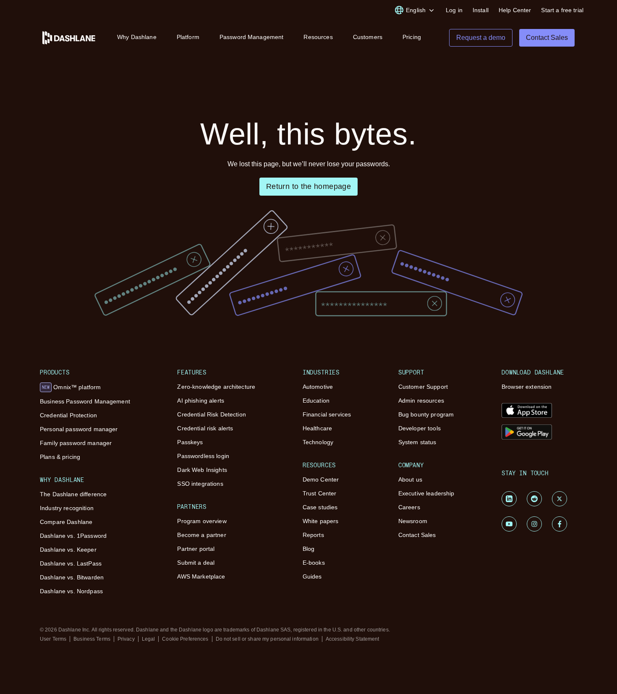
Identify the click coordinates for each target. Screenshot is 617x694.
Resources (317, 37)
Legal (148, 639)
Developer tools (419, 428)
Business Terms (91, 639)
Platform (188, 37)
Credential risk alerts (205, 428)
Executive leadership (426, 493)
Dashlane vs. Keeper (68, 549)
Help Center (515, 10)
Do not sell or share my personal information (267, 639)
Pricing (412, 37)
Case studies (320, 507)
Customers (367, 37)
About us (410, 479)
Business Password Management (85, 401)
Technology (318, 442)
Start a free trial (562, 10)
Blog (309, 548)
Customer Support (423, 386)
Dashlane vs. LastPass (71, 563)
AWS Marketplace (201, 576)
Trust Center (320, 493)
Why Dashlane (137, 37)
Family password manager (76, 443)
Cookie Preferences (185, 639)
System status (417, 442)
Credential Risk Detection (211, 414)
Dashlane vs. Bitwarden (72, 577)
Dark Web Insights (202, 469)
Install (481, 10)
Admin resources (421, 400)
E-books (314, 562)
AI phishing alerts (200, 400)
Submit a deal (195, 562)
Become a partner (201, 535)
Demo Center (321, 479)
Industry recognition (67, 508)
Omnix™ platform (71, 387)
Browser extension (527, 386)
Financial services (327, 414)
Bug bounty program (426, 414)
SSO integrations (200, 483)
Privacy (126, 639)
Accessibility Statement (352, 639)
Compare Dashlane (66, 522)
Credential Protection (68, 415)
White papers (321, 521)
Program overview (201, 521)
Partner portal (195, 548)
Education (316, 400)
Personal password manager (79, 429)
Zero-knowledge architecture (216, 386)
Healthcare (317, 428)
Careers (409, 507)
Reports (313, 535)
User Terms (53, 639)
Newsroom (412, 521)
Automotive (318, 386)
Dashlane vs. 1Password (73, 535)
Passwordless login (203, 456)
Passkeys (190, 442)
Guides (312, 576)
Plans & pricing (60, 456)
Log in (454, 10)
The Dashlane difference (73, 494)
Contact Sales (417, 535)
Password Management (252, 37)
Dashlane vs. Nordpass (71, 591)
